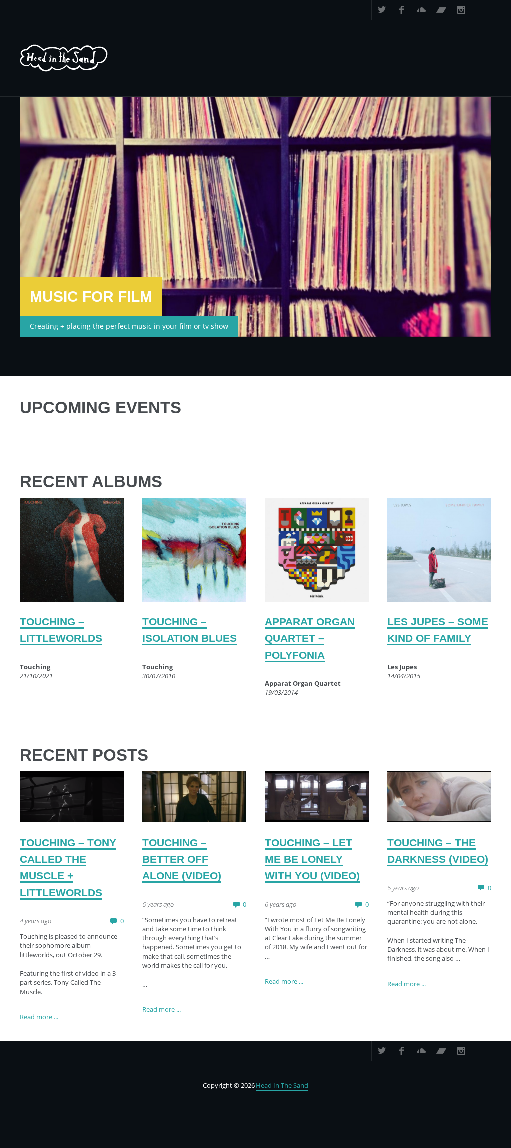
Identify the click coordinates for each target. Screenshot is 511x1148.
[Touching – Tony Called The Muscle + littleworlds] (72, 797)
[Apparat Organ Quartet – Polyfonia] (317, 550)
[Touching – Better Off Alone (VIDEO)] (194, 797)
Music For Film (91, 296)
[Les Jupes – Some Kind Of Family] (439, 550)
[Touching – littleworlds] (72, 550)
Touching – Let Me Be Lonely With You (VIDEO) (312, 859)
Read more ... (39, 1016)
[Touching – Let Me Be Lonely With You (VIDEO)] (317, 797)
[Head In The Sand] (64, 58)
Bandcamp (441, 10)
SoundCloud (421, 10)
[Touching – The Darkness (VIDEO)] (439, 797)
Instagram (461, 10)
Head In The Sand (282, 1085)
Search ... (481, 10)
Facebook (401, 10)
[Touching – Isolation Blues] (194, 550)
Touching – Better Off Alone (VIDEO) (181, 859)
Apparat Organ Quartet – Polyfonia (310, 638)
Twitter (381, 10)
